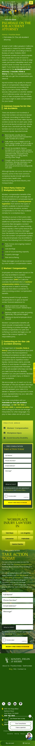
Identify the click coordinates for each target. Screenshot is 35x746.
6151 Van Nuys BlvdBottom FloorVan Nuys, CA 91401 (11, 711)
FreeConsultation (34, 373)
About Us (5, 666)
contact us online (22, 407)
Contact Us (22, 669)
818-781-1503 (19, 405)
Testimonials (27, 666)
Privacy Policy (20, 490)
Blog (10, 669)
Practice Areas (16, 666)
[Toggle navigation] (31, 2)
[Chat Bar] (17, 743)
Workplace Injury (14, 433)
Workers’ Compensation (17, 428)
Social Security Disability (17, 438)
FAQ (14, 669)
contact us (19, 578)
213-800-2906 (7, 407)
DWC (16, 279)
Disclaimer (9, 490)
